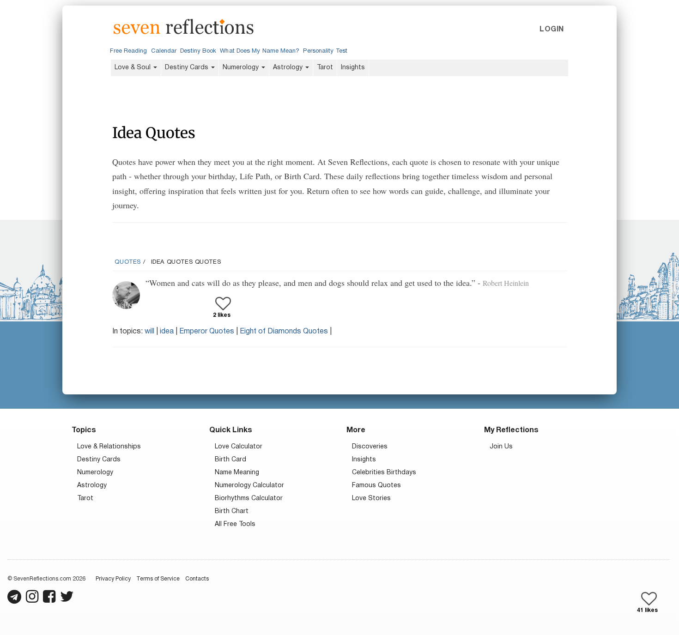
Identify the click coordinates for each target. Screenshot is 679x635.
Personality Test (325, 51)
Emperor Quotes (206, 331)
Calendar (164, 51)
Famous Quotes (376, 486)
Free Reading (128, 51)
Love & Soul (133, 68)
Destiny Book (198, 51)
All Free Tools (235, 524)
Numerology (242, 68)
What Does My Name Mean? (259, 51)
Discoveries (370, 447)
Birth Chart (232, 511)
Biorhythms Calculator (249, 499)
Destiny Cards (187, 68)
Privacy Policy (113, 578)
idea (167, 331)
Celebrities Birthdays (384, 473)
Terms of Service (158, 578)
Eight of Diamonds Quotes (284, 331)
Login (552, 29)
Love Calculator (238, 447)
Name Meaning (237, 473)
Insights (353, 68)
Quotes (128, 262)
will (149, 331)
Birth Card (230, 460)
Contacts (197, 578)
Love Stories (371, 499)
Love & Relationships (109, 447)
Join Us (501, 447)
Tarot (325, 68)
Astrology (288, 68)
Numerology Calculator (249, 486)
